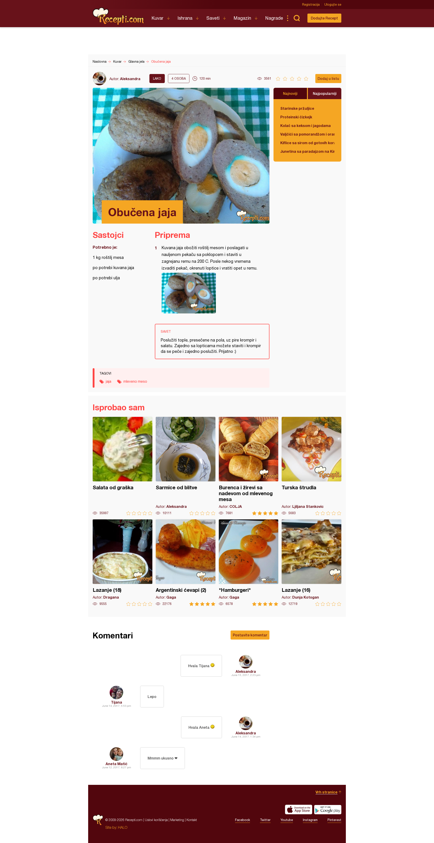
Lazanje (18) (122, 562)
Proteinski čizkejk (296, 117)
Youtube (287, 820)
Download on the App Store (298, 809)
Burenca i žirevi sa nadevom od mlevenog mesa (248, 466)
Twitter (265, 820)
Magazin (242, 18)
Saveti (212, 18)
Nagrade (274, 18)
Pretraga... (296, 18)
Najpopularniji (325, 93)
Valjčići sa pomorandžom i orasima (307, 134)
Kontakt (191, 820)
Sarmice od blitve (185, 466)
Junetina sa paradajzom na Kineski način (307, 151)
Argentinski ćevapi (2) (185, 562)
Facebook (242, 820)
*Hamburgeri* (248, 562)
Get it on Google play (327, 809)
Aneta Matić (116, 764)
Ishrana (184, 18)
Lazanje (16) (311, 562)
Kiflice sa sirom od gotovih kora (307, 143)
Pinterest (334, 820)
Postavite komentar (250, 635)
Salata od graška (122, 466)
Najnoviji (290, 93)
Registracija (311, 4)
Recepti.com (119, 16)
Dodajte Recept (324, 18)
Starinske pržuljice (297, 108)
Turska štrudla (311, 466)
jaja (108, 381)
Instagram (310, 820)
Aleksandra (130, 78)
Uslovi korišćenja (156, 820)
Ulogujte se (332, 4)
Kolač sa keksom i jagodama (305, 125)
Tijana (116, 702)
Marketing (177, 820)
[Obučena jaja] (210, 293)
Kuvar (157, 18)
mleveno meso (135, 381)
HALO (122, 827)
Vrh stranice (326, 792)
